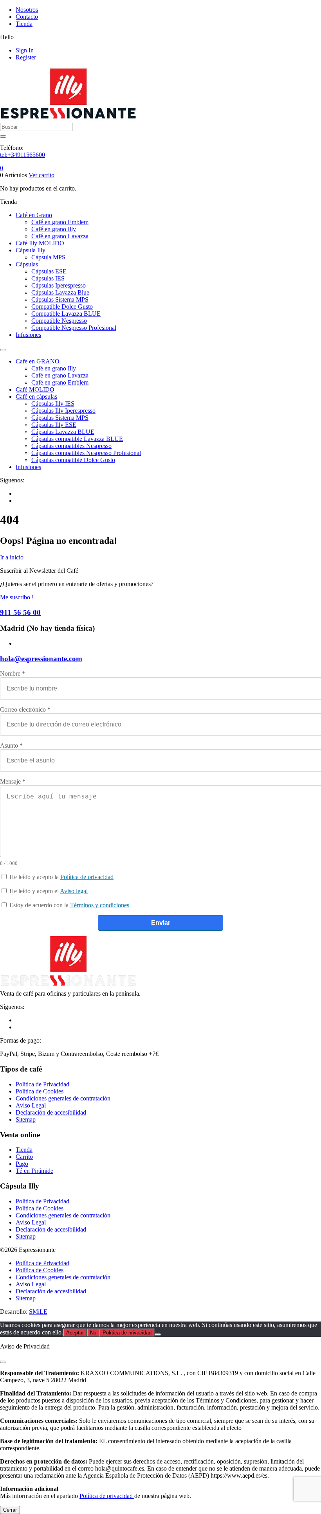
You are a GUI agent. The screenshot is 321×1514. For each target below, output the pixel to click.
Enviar (160, 922)
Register (26, 57)
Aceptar (75, 1333)
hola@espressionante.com (41, 659)
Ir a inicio (11, 557)
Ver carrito (41, 175)
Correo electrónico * (25, 709)
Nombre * (12, 673)
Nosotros (27, 9)
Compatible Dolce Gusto (62, 306)
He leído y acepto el (48, 891)
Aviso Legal (31, 1105)
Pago (22, 1163)
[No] (158, 1334)
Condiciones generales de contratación (63, 1098)
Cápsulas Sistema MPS (59, 299)
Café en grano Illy (53, 229)
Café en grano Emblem (59, 222)
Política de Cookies (39, 1091)
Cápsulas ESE (49, 271)
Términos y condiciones (99, 905)
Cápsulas (27, 264)
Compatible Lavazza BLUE (66, 313)
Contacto (27, 16)
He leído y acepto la (61, 877)
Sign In (25, 50)
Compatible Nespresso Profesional (73, 327)
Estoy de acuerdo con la (68, 905)
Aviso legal (74, 891)
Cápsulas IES (48, 278)
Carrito (24, 1156)
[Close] (3, 1362)
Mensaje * (12, 781)
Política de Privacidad (42, 1084)
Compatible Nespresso (59, 320)
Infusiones (28, 334)
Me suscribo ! (17, 597)
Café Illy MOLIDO (40, 243)
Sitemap (26, 1119)
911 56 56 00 (20, 612)
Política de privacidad (87, 877)
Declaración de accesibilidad (51, 1112)
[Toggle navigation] (3, 350)
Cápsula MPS (48, 257)
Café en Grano (34, 215)
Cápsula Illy (30, 250)
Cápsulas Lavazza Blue (60, 292)
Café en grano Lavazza (59, 236)
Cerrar (10, 1510)
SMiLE (38, 1311)
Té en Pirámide (34, 1170)
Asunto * (11, 745)
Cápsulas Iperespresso (58, 285)
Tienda (24, 23)
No (93, 1333)
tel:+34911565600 (22, 154)
